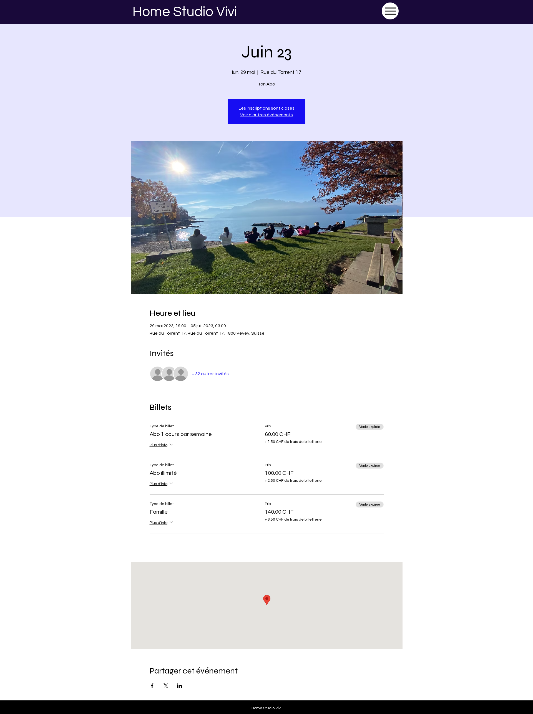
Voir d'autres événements (266, 115)
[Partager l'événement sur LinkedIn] (179, 685)
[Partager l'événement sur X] (166, 685)
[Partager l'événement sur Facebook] (152, 685)
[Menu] (390, 10)
